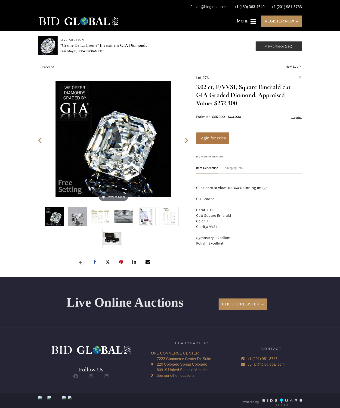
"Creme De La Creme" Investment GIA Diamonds (103, 45)
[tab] (207, 169)
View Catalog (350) (278, 46)
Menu (243, 20)
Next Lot (292, 67)
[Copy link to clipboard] (80, 262)
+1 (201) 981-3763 (262, 359)
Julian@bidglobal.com (266, 364)
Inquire (296, 117)
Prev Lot (48, 67)
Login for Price (212, 138)
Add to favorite (299, 78)
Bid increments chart (209, 156)
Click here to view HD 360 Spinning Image (231, 187)
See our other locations (175, 375)
